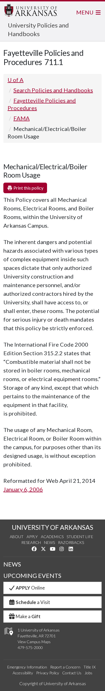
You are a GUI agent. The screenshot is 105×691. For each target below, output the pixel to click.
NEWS (12, 564)
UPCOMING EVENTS (32, 575)
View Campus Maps (34, 641)
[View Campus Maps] (8, 636)
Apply (32, 536)
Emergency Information (27, 667)
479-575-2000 (30, 647)
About (17, 536)
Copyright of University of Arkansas (52, 683)
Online (30, 588)
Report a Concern (65, 667)
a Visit (33, 602)
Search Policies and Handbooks (53, 90)
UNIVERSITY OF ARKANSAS (52, 527)
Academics (52, 536)
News (49, 542)
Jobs (88, 672)
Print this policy (28, 187)
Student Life (80, 536)
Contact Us (71, 672)
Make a (28, 616)
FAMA (21, 118)
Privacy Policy (47, 672)
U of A (16, 79)
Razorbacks (71, 542)
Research (31, 542)
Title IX (89, 667)
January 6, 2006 (23, 489)
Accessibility (23, 672)
